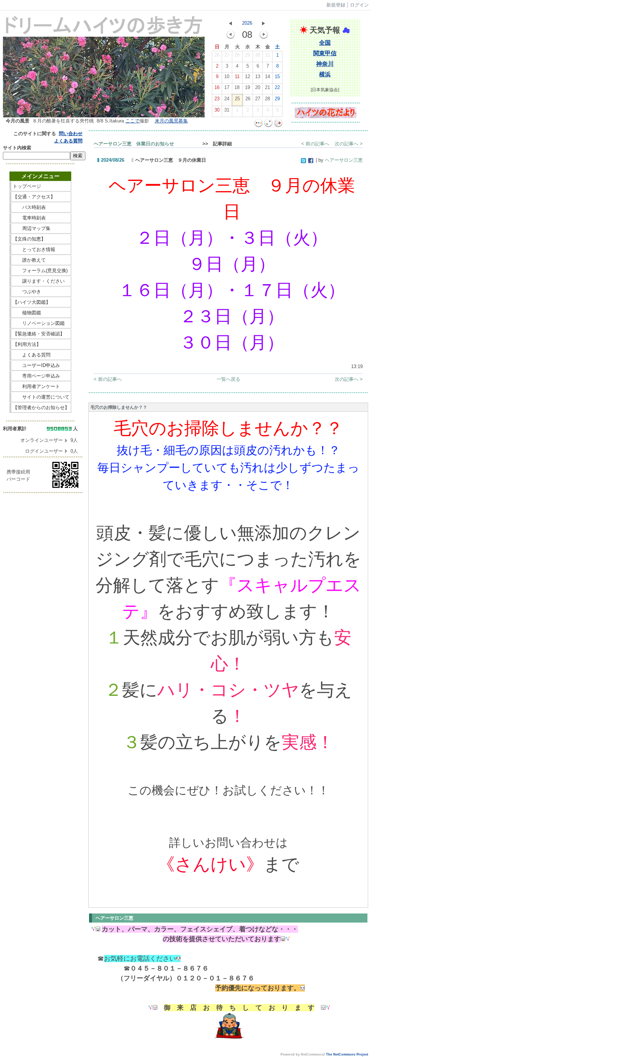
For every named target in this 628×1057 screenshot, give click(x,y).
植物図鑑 (41, 312)
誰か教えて (41, 260)
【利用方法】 (41, 344)
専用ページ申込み (39, 376)
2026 (247, 23)
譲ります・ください (41, 281)
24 (226, 98)
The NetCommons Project (347, 1054)
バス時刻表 (41, 207)
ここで (132, 121)
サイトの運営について (41, 397)
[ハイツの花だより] (326, 116)
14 (267, 76)
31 (267, 55)
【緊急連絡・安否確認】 (39, 333)
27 (226, 55)
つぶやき (41, 291)
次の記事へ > (349, 143)
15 (277, 76)
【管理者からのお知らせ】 (41, 407)
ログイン (359, 5)
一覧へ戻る (228, 379)
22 (277, 87)
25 (237, 98)
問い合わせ (70, 133)
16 (217, 87)
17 (226, 87)
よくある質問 (68, 141)
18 (236, 87)
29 (247, 55)
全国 (325, 43)
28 (236, 55)
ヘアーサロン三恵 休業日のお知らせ (146, 143)
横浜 (325, 74)
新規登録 (335, 5)
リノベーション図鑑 (41, 323)
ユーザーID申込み (39, 365)
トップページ (41, 186)
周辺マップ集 (41, 228)
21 (267, 87)
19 (247, 87)
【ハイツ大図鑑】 (41, 302)
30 (257, 55)
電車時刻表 (41, 218)
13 (257, 76)
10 (226, 76)
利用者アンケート (41, 386)
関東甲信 (325, 53)
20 (257, 87)
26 (217, 55)
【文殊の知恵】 (41, 239)
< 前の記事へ (315, 143)
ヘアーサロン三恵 (344, 160)
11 (237, 76)
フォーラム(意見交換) (40, 270)
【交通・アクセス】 (41, 196)
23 (217, 98)
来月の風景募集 (171, 121)
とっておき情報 (41, 249)
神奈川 (325, 64)
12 (247, 76)
